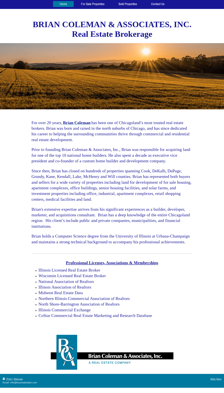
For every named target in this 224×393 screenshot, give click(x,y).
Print (9, 379)
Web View (215, 379)
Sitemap (18, 379)
